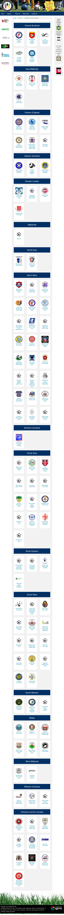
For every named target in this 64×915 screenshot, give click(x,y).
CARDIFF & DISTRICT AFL (32, 732)
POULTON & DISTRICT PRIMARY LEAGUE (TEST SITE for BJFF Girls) (32, 383)
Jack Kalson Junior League (45, 845)
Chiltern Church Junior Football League (32, 468)
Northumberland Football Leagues (19, 264)
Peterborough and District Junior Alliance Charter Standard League (31, 146)
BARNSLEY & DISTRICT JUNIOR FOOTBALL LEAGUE (18, 827)
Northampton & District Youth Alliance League (45, 84)
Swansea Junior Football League (45, 750)
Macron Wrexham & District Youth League (32, 751)
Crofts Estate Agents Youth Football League (32, 827)
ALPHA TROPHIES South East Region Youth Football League (18, 567)
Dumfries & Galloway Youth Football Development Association (32, 709)
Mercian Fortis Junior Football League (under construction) (45, 628)
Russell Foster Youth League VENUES (32, 265)
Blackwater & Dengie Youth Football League (19, 128)
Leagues (20, 18)
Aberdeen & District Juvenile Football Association (19, 443)
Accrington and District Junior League (19, 290)
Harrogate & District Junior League (19, 845)
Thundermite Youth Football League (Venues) (32, 196)
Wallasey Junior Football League (32, 399)
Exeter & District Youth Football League (32, 628)
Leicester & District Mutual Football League (19, 84)
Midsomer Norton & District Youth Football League (32, 646)
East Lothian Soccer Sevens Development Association (32, 567)
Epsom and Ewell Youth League (45, 486)
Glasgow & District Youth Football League (19, 802)
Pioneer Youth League (32, 664)
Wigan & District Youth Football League (45, 418)
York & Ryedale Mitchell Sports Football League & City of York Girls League (18, 883)
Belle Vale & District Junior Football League (32, 290)
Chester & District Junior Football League (32, 309)
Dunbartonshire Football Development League (32, 41)
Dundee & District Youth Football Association (19, 171)
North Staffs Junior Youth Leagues (32, 776)
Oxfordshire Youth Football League (45, 504)
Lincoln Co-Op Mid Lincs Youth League (32, 84)
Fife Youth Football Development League (32, 171)
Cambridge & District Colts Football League (32, 128)
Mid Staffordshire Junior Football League (19, 776)
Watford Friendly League (45, 196)
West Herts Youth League (19, 540)
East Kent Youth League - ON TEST (19, 486)
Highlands (19, 238)
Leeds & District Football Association (19, 863)
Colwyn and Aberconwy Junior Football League (45, 733)
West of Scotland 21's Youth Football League (45, 802)
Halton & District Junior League (19, 344)
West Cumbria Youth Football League (32, 418)
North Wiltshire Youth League (19, 664)
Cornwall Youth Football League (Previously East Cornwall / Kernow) (32, 611)
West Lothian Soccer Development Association (18, 585)
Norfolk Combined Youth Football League (19, 146)
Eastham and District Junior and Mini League (45, 327)
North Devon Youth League (45, 645)
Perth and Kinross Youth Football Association (45, 171)
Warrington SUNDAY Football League (19, 418)
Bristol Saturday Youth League (19, 609)
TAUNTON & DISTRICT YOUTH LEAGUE (45, 664)
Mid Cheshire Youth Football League (32, 363)
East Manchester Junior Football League (32, 327)
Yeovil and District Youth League (31, 682)
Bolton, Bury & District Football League (45, 290)
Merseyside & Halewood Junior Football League (19, 363)
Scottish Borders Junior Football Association (45, 566)
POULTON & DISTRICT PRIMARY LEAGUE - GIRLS (19, 382)
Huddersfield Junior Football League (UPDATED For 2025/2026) (32, 846)
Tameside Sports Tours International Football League (45, 382)
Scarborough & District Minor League (32, 863)
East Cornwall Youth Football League (19, 628)
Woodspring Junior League (19, 682)
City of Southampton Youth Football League (45, 469)
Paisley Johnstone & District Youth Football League (31, 802)
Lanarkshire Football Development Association (32, 59)
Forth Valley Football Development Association (18, 59)
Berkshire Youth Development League (19, 468)
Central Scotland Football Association (19, 41)
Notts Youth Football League (19, 102)
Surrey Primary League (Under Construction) (45, 523)
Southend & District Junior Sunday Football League (32, 523)
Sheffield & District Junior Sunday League (45, 863)
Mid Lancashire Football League (45, 362)
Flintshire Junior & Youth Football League (19, 751)
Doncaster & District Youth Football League (45, 827)
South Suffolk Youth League (45, 145)
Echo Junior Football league (32, 486)
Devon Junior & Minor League (45, 609)
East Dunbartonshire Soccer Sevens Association (45, 41)
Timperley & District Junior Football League (19, 399)
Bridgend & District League (19, 732)
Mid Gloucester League (19, 645)
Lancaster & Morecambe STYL (32, 344)
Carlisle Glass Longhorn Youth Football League (19, 309)
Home (14, 18)
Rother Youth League (18, 522)
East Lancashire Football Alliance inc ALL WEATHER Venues (19, 327)
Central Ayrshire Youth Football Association (19, 708)
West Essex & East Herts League (19, 214)
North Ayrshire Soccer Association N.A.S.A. (45, 708)
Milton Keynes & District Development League (32, 505)
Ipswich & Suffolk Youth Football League (45, 128)
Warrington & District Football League (45, 399)
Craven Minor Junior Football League (45, 309)
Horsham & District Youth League (19, 505)
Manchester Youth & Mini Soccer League (45, 345)
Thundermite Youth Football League (19, 196)
